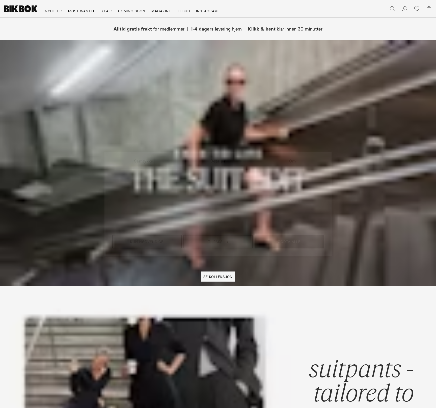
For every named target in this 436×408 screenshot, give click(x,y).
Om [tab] (292, 161)
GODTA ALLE (289, 241)
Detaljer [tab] (218, 161)
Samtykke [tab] (143, 161)
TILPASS (215, 241)
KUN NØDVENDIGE (147, 241)
